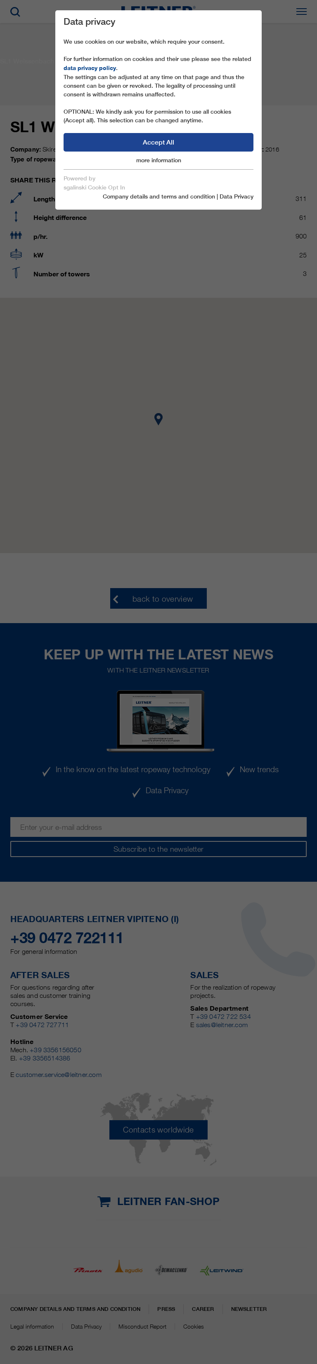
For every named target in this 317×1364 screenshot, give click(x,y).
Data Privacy (236, 196)
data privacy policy (90, 68)
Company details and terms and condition (159, 196)
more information (158, 160)
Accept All (158, 142)
